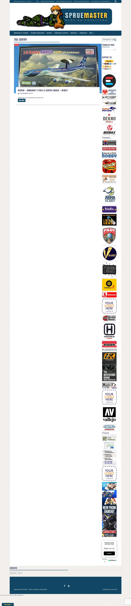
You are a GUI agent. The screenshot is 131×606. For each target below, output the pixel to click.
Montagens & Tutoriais (21, 33)
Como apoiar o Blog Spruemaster (81, 1)
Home (37, 1)
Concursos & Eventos (61, 33)
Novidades (73, 33)
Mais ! (91, 33)
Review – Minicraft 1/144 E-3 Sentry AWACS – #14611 (43, 90)
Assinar (109, 553)
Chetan (12, 595)
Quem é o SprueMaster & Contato (64, 1)
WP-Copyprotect (19, 595)
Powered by (104, 560)
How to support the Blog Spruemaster (100, 1)
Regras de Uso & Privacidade (47, 1)
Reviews (49, 33)
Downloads (83, 33)
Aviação (17, 45)
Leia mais (21, 100)
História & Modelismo (37, 33)
